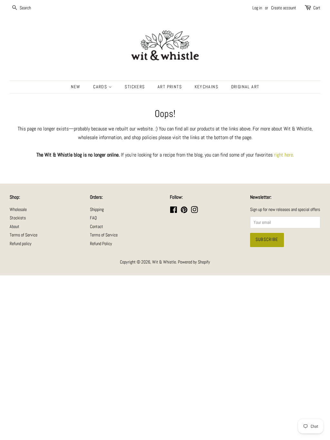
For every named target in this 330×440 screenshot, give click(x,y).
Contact (96, 226)
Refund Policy (101, 243)
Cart (316, 8)
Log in (257, 8)
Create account (283, 8)
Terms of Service (23, 235)
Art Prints (170, 87)
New (76, 87)
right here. (284, 154)
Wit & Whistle (164, 262)
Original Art (245, 87)
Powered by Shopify (194, 262)
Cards (100, 87)
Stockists (18, 218)
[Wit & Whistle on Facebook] (173, 211)
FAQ (93, 218)
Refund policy (21, 243)
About (14, 226)
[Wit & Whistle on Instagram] (194, 211)
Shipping (97, 209)
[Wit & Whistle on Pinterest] (184, 211)
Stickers (135, 87)
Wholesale (18, 209)
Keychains (206, 87)
